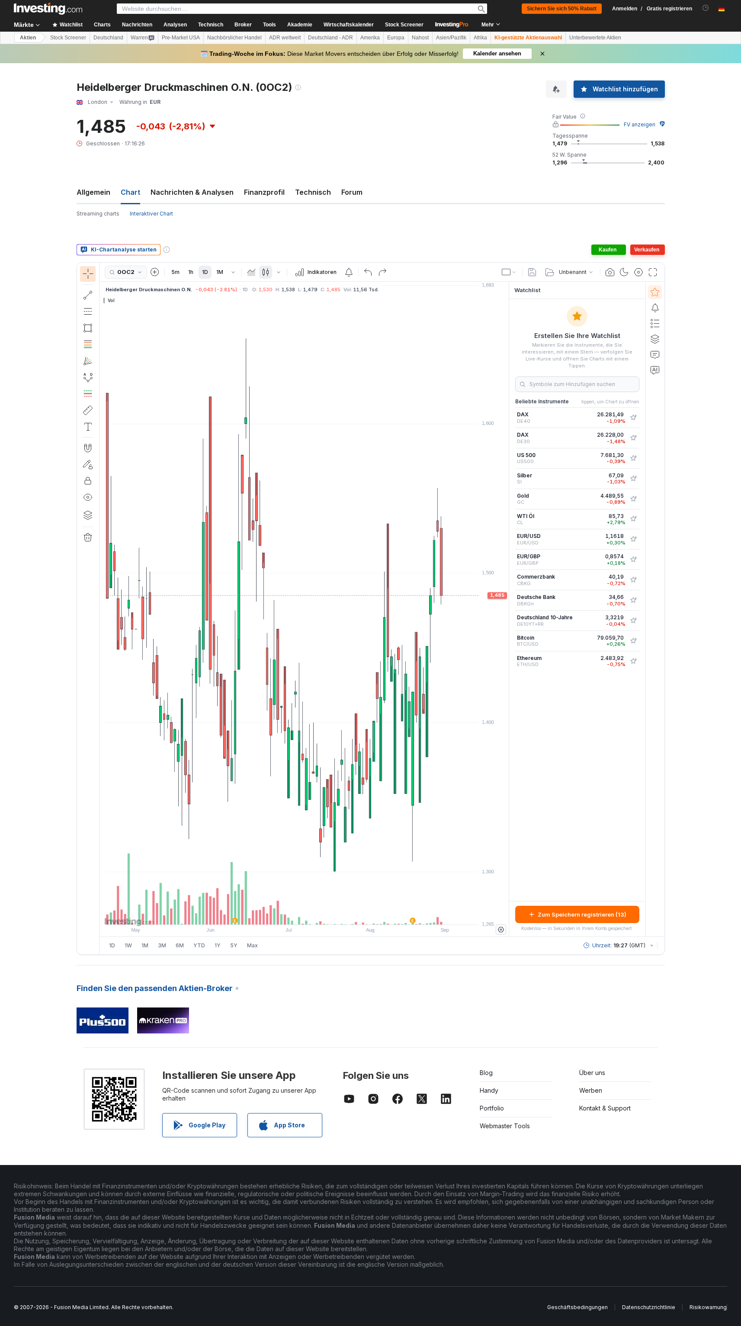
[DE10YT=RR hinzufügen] (633, 621)
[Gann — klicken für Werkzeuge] (88, 361)
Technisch (313, 192)
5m (175, 272)
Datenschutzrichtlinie (648, 1307)
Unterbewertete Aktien (595, 38)
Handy (489, 1090)
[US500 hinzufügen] (633, 458)
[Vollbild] (652, 272)
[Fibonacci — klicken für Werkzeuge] (88, 344)
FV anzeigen (639, 124)
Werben (590, 1090)
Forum (351, 192)
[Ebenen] (88, 515)
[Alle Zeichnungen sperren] (88, 481)
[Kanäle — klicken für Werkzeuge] (88, 311)
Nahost (420, 38)
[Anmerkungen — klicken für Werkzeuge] (88, 426)
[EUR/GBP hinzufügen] (633, 560)
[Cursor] (88, 274)
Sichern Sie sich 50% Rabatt (562, 9)
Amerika (370, 38)
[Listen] (655, 323)
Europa (395, 38)
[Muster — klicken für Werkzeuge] (88, 377)
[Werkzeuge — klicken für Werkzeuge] (88, 410)
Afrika (480, 38)
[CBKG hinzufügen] (633, 580)
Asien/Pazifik (451, 38)
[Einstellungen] (501, 929)
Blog (486, 1072)
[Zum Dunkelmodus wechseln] (624, 272)
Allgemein (93, 192)
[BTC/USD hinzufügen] (633, 641)
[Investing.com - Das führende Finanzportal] (48, 9)
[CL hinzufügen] (633, 519)
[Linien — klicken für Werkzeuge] (88, 295)
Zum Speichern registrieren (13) (582, 914)
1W (128, 945)
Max (252, 945)
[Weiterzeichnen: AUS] (88, 464)
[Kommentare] (655, 354)
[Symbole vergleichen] (154, 272)
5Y (233, 945)
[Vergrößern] (292, 913)
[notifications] (706, 8)
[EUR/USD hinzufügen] (633, 539)
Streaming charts (98, 213)
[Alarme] (655, 308)
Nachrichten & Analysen (192, 192)
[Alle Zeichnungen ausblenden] (88, 497)
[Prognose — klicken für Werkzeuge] (88, 394)
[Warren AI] (655, 370)
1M (219, 272)
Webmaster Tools (505, 1126)
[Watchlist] (655, 292)
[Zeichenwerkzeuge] (102, 608)
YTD (199, 945)
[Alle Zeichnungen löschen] (88, 537)
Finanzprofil (264, 192)
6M (180, 945)
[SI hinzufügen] (633, 479)
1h (190, 272)
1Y (218, 945)
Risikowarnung (708, 1307)
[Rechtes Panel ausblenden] (506, 609)
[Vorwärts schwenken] (315, 913)
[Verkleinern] (280, 913)
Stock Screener (404, 25)
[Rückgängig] (368, 272)
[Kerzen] (265, 272)
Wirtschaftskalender (349, 25)
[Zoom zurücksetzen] (327, 913)
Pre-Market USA (181, 38)
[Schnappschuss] (609, 272)
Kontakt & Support (605, 1108)
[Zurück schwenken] (304, 913)
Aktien (28, 38)
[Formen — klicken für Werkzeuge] (88, 328)
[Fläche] (251, 272)
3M (162, 945)
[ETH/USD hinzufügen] (633, 661)
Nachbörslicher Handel (234, 38)
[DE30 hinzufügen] (633, 438)
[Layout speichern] (532, 272)
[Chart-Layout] (509, 272)
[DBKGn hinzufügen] (633, 600)
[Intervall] (233, 272)
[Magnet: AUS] (88, 448)
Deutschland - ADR (330, 38)
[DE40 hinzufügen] (633, 418)
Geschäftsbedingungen (577, 1307)
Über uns (592, 1072)
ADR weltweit (285, 38)
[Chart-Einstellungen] (638, 272)
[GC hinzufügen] (633, 499)
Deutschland (108, 38)
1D (205, 272)
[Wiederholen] (382, 272)
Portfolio (492, 1108)
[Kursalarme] (348, 272)
